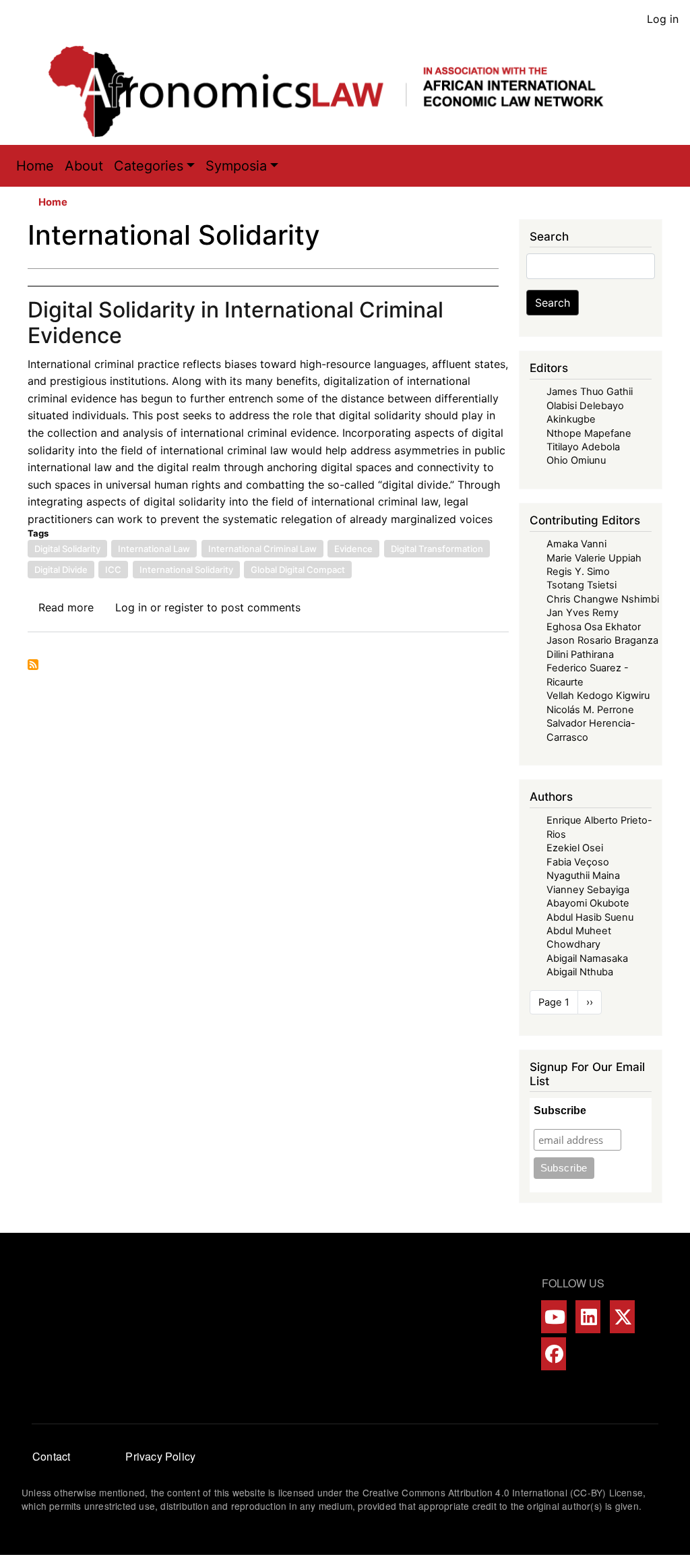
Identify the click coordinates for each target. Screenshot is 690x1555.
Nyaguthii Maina (583, 876)
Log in (663, 19)
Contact (51, 1456)
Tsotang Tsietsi (581, 585)
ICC (113, 569)
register (183, 607)
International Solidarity (186, 569)
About (84, 166)
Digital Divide (61, 569)
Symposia (236, 166)
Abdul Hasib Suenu (589, 917)
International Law (154, 548)
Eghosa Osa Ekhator (593, 627)
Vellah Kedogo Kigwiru (598, 696)
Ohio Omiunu (576, 460)
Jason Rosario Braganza (602, 640)
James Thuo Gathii (589, 392)
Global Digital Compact (298, 569)
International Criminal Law (262, 548)
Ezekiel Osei (574, 848)
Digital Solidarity (67, 548)
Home (35, 166)
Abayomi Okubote (587, 903)
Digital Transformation (437, 548)
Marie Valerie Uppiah (593, 558)
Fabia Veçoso (577, 862)
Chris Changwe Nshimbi (602, 599)
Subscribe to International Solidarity (33, 664)
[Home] (340, 91)
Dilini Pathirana (580, 654)
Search (552, 302)
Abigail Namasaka (587, 958)
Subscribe (560, 1110)
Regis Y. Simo (578, 572)
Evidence (353, 548)
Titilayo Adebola (583, 447)
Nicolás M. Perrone (590, 710)
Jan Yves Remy (582, 613)
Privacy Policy (160, 1456)
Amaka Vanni (576, 544)
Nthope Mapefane (588, 433)
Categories (148, 166)
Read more (66, 607)
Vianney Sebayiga (587, 890)
